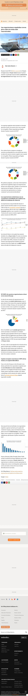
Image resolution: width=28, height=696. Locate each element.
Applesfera (3, 648)
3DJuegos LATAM (18, 681)
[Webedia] (5, 638)
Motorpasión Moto (18, 663)
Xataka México (4, 681)
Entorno (16, 610)
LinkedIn (17, 599)
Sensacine (16, 653)
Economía (3, 610)
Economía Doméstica (10, 479)
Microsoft (11, 21)
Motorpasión (17, 662)
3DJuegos (16, 644)
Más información (15, 694)
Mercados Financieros (6, 612)
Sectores (18, 479)
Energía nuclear (18, 21)
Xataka (2, 644)
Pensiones (16, 620)
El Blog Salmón (17, 670)
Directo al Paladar (4, 662)
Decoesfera (3, 672)
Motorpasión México (18, 686)
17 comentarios (6, 54)
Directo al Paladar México (6, 686)
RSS (12, 599)
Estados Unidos (17, 617)
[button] (11, 66)
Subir (23, 637)
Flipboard (16, 55)
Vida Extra (16, 646)
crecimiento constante (15, 207)
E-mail (18, 55)
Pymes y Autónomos (18, 672)
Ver (14, 539)
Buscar (26, 632)
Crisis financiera (4, 622)
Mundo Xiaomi (4, 651)
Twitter (13, 55)
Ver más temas (5, 627)
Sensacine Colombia (18, 685)
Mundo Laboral (17, 612)
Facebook (11, 55)
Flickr (7, 477)
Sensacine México (18, 683)
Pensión (24, 21)
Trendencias (3, 670)
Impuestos (5, 21)
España (3, 620)
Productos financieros (19, 615)
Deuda (15, 622)
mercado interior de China (11, 375)
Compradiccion (4, 674)
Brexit (2, 617)
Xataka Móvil (4, 646)
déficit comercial (16, 71)
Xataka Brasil (4, 683)
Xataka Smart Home (5, 650)
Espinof (15, 655)
